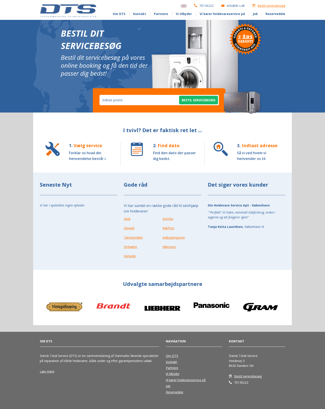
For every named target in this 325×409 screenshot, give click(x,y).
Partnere (161, 14)
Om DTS (119, 14)
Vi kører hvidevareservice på (222, 14)
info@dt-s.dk (236, 6)
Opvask (129, 228)
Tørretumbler (133, 237)
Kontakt (139, 14)
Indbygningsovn (173, 237)
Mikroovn (169, 247)
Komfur (167, 219)
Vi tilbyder (184, 14)
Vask (127, 219)
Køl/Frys (168, 228)
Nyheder (130, 256)
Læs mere (47, 371)
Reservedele (275, 14)
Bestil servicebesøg (271, 6)
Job (255, 14)
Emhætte (130, 247)
